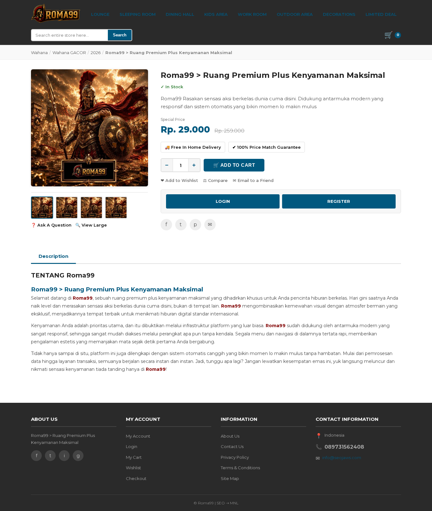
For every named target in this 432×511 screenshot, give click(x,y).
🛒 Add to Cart (234, 165)
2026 (96, 52)
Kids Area (216, 14)
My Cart (134, 457)
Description (53, 256)
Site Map (230, 478)
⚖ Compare (215, 180)
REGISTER (338, 201)
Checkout (136, 478)
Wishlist (133, 467)
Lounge (100, 14)
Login (131, 446)
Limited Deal (381, 14)
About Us (230, 436)
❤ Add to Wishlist (179, 180)
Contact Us (232, 446)
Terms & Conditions (240, 467)
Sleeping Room (138, 14)
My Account (138, 436)
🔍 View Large (91, 224)
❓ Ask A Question (51, 224)
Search (120, 35)
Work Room (252, 14)
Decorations (339, 14)
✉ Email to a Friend (253, 180)
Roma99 (83, 298)
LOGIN (223, 201)
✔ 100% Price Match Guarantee (266, 147)
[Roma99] (56, 13)
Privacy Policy (235, 457)
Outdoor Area (295, 14)
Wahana (39, 52)
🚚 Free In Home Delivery (193, 147)
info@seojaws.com (341, 457)
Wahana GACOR (69, 52)
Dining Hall (180, 14)
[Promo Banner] (89, 127)
